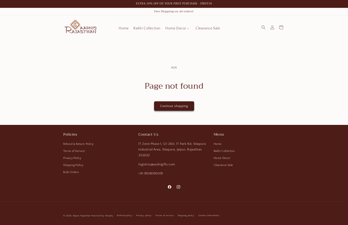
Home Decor (222, 158)
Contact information (208, 215)
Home (218, 144)
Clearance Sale (223, 165)
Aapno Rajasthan (82, 216)
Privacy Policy (72, 158)
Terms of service (164, 215)
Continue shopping (174, 106)
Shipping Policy (73, 165)
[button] (178, 28)
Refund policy (124, 215)
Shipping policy (186, 215)
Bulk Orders (71, 172)
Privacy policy (144, 215)
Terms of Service (74, 151)
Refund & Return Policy (78, 144)
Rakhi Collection (224, 151)
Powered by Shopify (102, 216)
